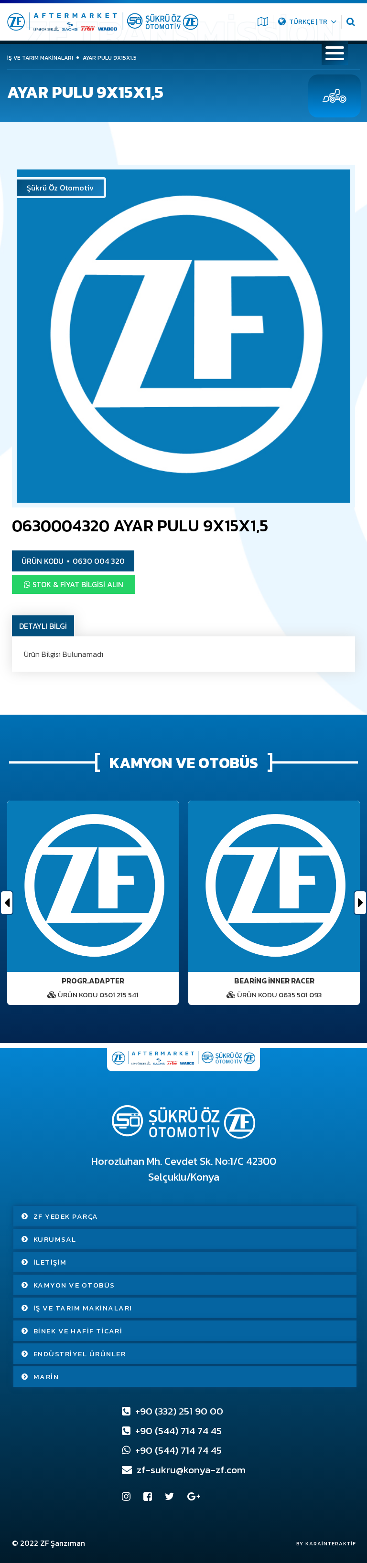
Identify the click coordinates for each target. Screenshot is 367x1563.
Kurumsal (54, 1239)
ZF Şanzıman (62, 1543)
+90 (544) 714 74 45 (177, 1430)
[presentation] (6, 902)
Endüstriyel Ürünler (79, 1353)
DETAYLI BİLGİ (43, 626)
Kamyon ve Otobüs (74, 1284)
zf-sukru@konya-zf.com (190, 1469)
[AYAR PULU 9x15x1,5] (183, 336)
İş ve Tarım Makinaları (82, 1307)
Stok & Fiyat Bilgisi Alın (77, 584)
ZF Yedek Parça (65, 1216)
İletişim (50, 1262)
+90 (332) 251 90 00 (178, 1411)
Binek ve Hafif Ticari (78, 1330)
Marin (46, 1376)
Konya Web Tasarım (321, 1543)
